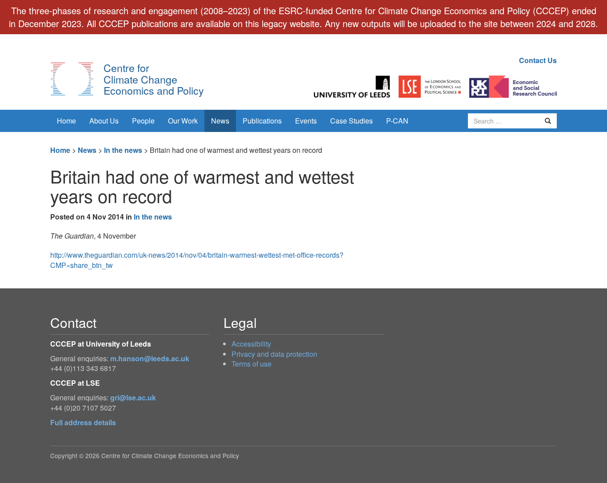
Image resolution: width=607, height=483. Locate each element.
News (220, 121)
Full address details (83, 422)
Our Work (183, 121)
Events (306, 121)
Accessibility (251, 344)
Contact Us (538, 60)
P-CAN (397, 121)
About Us (104, 121)
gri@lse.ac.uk (133, 397)
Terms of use (252, 364)
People (143, 121)
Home (66, 121)
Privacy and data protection (274, 354)
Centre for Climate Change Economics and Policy (154, 79)
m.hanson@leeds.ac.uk (149, 358)
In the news (123, 150)
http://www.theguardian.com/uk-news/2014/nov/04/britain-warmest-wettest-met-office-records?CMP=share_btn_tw (196, 260)
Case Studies (351, 121)
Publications (262, 121)
